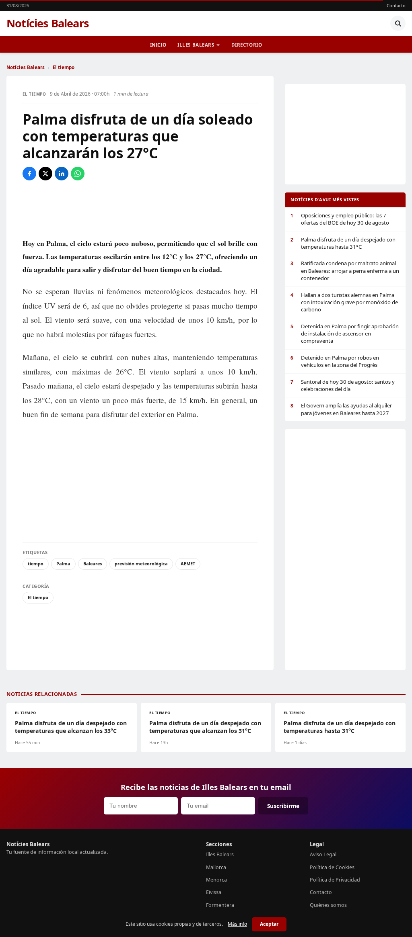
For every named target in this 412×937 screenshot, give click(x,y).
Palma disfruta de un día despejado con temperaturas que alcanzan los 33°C (71, 726)
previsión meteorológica (141, 564)
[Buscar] (398, 23)
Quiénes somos (328, 905)
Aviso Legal (323, 854)
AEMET (188, 564)
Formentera (220, 905)
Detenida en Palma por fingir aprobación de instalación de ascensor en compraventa (344, 334)
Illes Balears (195, 45)
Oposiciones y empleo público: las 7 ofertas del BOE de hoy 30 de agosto (339, 219)
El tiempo (63, 67)
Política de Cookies (332, 867)
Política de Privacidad (335, 879)
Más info (237, 924)
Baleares (92, 564)
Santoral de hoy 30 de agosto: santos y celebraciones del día (342, 385)
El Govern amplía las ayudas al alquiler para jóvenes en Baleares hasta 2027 (341, 409)
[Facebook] (29, 173)
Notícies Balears (47, 23)
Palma (63, 564)
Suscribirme (283, 806)
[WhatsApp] (77, 173)
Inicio (158, 45)
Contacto (396, 5)
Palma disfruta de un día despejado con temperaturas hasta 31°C (343, 243)
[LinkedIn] (61, 173)
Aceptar (269, 924)
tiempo (35, 564)
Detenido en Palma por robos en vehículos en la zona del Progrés (334, 361)
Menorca (216, 879)
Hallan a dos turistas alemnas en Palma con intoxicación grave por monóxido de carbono (344, 302)
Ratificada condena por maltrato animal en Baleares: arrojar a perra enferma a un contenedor (344, 271)
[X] (45, 173)
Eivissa (213, 892)
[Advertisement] (140, 208)
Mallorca (216, 867)
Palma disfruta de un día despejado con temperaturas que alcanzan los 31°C (205, 726)
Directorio (246, 45)
